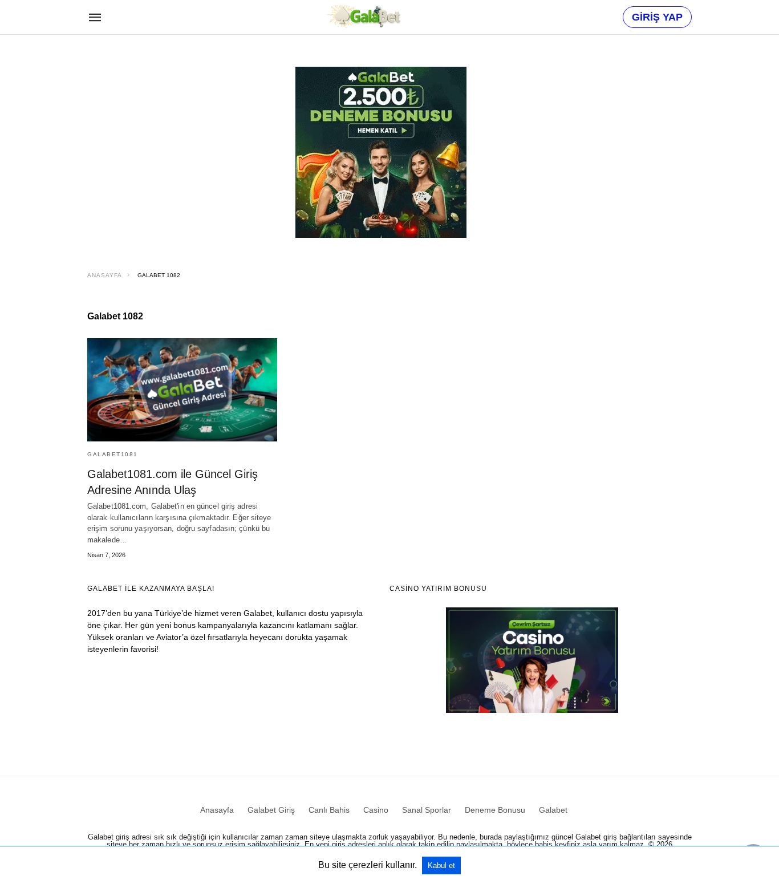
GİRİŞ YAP (657, 17)
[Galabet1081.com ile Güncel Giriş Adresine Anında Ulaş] (182, 389)
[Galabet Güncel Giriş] (363, 16)
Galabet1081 (112, 454)
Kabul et (441, 865)
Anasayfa (104, 275)
